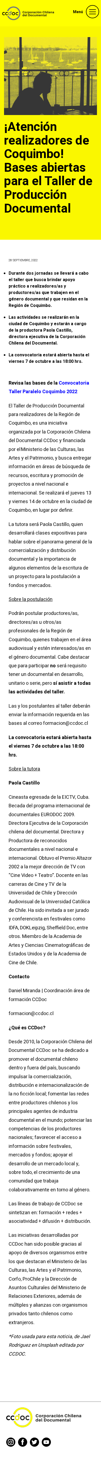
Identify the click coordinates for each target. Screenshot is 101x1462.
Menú (78, 12)
